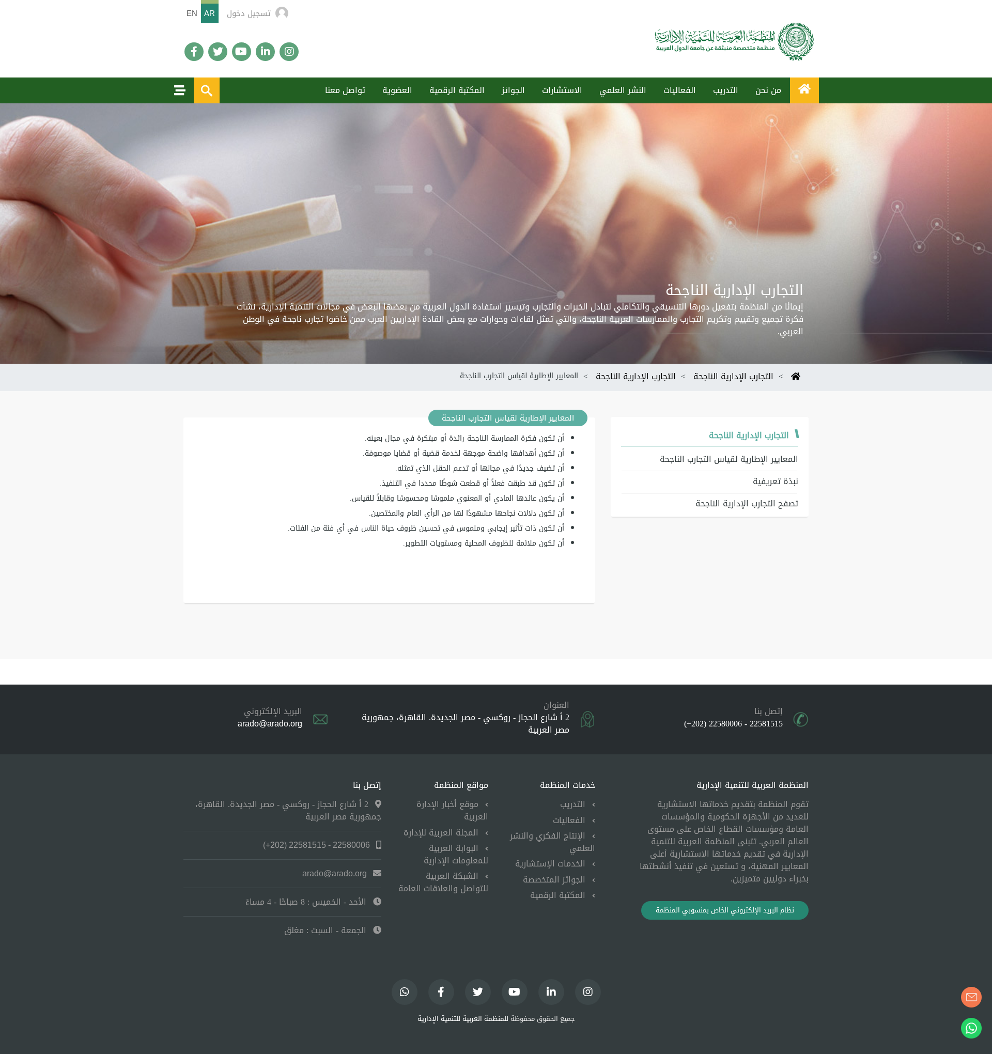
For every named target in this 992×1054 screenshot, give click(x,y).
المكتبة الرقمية (457, 90)
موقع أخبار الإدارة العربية (452, 810)
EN (192, 13)
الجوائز (513, 90)
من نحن (768, 90)
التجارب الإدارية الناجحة (733, 376)
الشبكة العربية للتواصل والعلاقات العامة (443, 882)
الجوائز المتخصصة (555, 880)
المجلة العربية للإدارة (442, 833)
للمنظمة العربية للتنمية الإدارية (462, 1019)
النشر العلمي (622, 90)
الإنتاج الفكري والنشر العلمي (552, 842)
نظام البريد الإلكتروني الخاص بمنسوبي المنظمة (725, 910)
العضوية (397, 90)
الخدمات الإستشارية (551, 864)
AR (209, 13)
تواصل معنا (345, 90)
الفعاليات (679, 90)
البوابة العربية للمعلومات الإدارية (456, 854)
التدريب (725, 90)
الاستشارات (562, 90)
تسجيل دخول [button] (249, 13)
